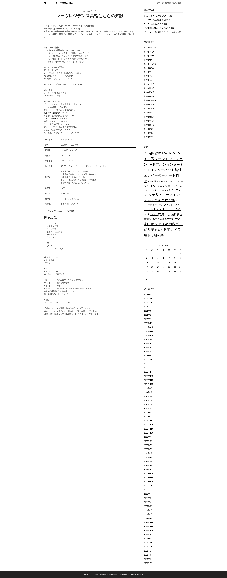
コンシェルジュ (169, 185)
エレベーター (154, 175)
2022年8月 (148, 490)
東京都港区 (148, 112)
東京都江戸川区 (150, 100)
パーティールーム (154, 204)
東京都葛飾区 (149, 129)
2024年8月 (148, 392)
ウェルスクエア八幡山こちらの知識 (158, 16)
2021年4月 (148, 555)
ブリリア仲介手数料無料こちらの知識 (167, 3)
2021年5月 (148, 551)
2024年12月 (149, 376)
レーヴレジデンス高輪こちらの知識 (59, 211)
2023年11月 (149, 429)
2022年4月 (148, 506)
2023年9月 (148, 437)
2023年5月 (148, 453)
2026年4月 (148, 311)
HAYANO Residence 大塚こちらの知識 (159, 28)
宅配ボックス (154, 224)
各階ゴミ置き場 (158, 219)
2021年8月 (148, 539)
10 (147, 262)
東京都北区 (148, 60)
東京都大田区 (149, 80)
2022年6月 (148, 498)
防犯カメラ (172, 229)
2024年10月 (149, 384)
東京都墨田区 (149, 76)
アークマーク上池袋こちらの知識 (157, 20)
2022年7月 (148, 494)
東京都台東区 (149, 68)
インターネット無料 (166, 170)
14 (169, 262)
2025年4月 (148, 360)
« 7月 (146, 280)
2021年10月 (149, 530)
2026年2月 (148, 319)
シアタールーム (157, 190)
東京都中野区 (149, 56)
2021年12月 (149, 522)
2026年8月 (148, 294)
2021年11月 (149, 526)
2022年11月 (149, 478)
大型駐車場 (173, 219)
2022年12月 (149, 473)
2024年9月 (148, 388)
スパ (166, 190)
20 (163, 267)
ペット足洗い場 (166, 209)
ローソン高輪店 (50, 118)
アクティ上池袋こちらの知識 (155, 24)
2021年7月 (148, 543)
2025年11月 (149, 331)
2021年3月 (148, 559)
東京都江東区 (149, 104)
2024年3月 (148, 412)
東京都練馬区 (149, 121)
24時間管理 (153, 153)
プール (180, 205)
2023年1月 (148, 469)
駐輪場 (159, 235)
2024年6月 (148, 400)
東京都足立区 (149, 137)
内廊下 (163, 214)
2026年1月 (148, 323)
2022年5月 (148, 502)
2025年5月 (148, 356)
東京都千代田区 (150, 64)
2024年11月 (149, 380)
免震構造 (154, 214)
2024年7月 (148, 396)
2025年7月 (148, 347)
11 (152, 262)
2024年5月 (148, 404)
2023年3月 (148, 461)
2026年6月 (148, 303)
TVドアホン (157, 164)
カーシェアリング (166, 182)
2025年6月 (148, 351)
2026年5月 (148, 307)
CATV (170, 153)
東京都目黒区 (149, 117)
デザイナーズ (162, 194)
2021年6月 (148, 547)
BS (164, 153)
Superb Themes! (136, 574)
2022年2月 (148, 514)
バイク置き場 (164, 200)
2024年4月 (148, 408)
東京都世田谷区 (150, 47)
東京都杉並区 (149, 92)
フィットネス (170, 204)
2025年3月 (148, 364)
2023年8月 (148, 441)
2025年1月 (148, 372)
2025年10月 (149, 335)
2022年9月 (148, 486)
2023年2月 (148, 465)
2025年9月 (148, 339)
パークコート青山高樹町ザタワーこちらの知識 (162, 32)
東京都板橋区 (149, 96)
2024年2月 (148, 416)
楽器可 (159, 229)
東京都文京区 (149, 84)
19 (158, 267)
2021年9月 (148, 534)
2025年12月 (149, 327)
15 (175, 262)
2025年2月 (148, 368)
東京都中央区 (149, 52)
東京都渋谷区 (149, 108)
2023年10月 (149, 433)
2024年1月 (148, 421)
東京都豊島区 (149, 133)
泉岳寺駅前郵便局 (51, 113)
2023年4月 (148, 457)
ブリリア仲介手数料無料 (58, 3)
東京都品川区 (149, 72)
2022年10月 (149, 482)
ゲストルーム (153, 185)
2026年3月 (148, 315)
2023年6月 (148, 449)
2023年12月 (149, 425)
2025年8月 (148, 343)
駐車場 (149, 235)
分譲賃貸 (174, 214)
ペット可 (150, 209)
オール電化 (153, 181)
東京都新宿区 (149, 88)
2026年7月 (148, 299)
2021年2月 (148, 563)
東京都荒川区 (149, 125)
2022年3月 (148, 510)
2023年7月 (148, 445)
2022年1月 (148, 518)
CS (178, 153)
